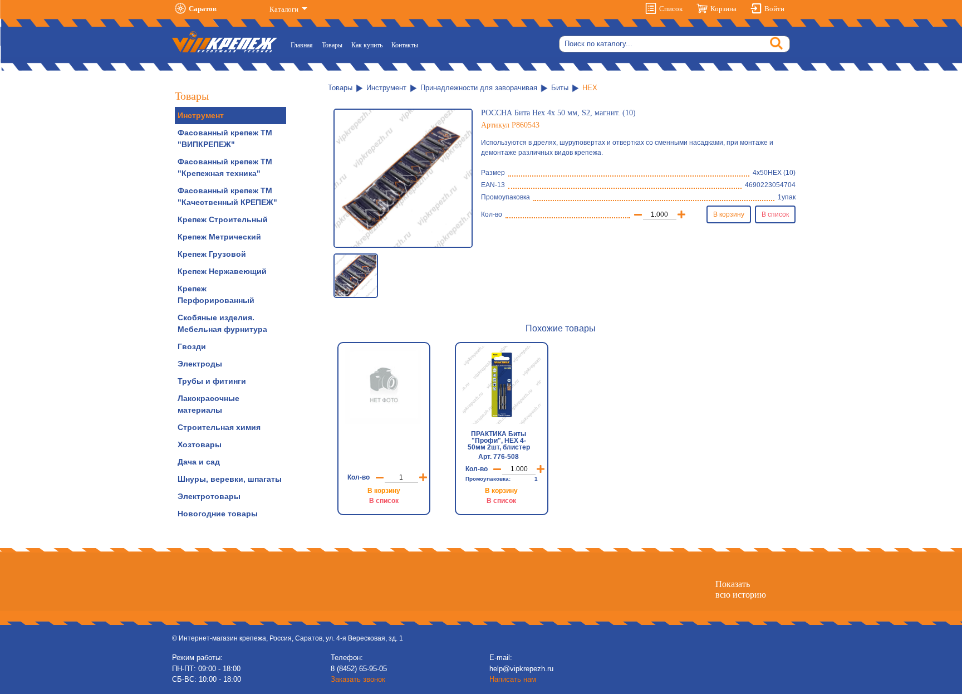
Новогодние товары (218, 513)
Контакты (404, 45)
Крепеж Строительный (223, 219)
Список (671, 8)
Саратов (203, 8)
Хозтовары (200, 444)
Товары (332, 45)
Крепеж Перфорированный (216, 294)
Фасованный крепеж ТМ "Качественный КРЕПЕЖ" (227, 196)
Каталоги (284, 9)
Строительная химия (219, 427)
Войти (774, 8)
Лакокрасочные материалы (208, 404)
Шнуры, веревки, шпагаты (230, 479)
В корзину (728, 214)
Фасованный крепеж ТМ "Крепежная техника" (225, 167)
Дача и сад (199, 461)
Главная (304, 45)
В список (775, 214)
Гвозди (192, 346)
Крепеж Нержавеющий (222, 271)
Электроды (200, 363)
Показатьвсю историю (740, 589)
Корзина (723, 8)
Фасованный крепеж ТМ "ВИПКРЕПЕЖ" (225, 138)
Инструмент (201, 115)
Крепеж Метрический (219, 236)
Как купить (366, 45)
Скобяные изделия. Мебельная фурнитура (222, 323)
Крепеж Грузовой (212, 254)
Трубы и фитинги (212, 381)
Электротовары (209, 496)
